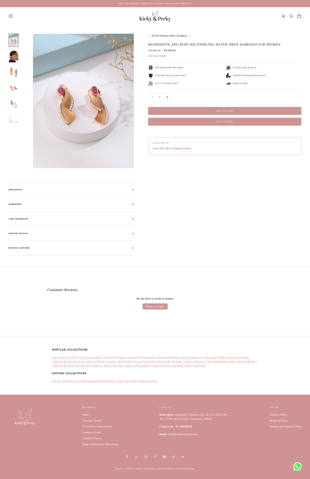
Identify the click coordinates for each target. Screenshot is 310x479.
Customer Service (92, 420)
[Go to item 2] (14, 56)
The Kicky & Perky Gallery (97, 426)
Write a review (155, 306)
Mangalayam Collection (153, 357)
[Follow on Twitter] (136, 457)
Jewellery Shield (91, 432)
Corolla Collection (125, 365)
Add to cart (225, 110)
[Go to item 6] (14, 119)
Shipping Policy (279, 420)
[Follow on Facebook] (127, 457)
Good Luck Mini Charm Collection (184, 365)
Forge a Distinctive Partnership (100, 444)
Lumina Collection (102, 365)
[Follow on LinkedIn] (183, 457)
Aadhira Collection (103, 357)
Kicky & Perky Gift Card (121, 381)
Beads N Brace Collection (113, 361)
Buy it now (225, 121)
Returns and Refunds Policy (285, 426)
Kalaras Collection (127, 357)
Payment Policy (278, 414)
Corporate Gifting (147, 381)
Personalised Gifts (94, 381)
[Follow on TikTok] (173, 457)
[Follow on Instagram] (145, 457)
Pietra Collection (81, 357)
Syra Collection (60, 357)
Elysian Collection (206, 361)
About (85, 414)
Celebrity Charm (91, 438)
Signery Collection (204, 357)
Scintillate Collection (150, 365)
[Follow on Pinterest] (155, 457)
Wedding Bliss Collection (233, 361)
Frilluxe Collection (227, 357)
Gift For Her (59, 381)
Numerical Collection (77, 365)
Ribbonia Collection (180, 357)
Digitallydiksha (184, 469)
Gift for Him (75, 381)
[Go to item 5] (14, 104)
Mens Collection (139, 361)
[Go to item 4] (14, 88)
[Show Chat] (298, 466)
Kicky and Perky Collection (80, 361)
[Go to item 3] (14, 72)
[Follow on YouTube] (164, 457)
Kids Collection (159, 361)
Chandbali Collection (182, 361)
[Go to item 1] (14, 40)
